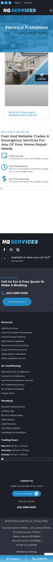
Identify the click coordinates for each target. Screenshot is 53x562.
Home (7, 33)
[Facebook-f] (4, 250)
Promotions (19, 33)
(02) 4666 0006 (26, 507)
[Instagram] (6, 2)
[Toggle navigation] (44, 10)
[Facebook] (2, 2)
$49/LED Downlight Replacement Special (23, 114)
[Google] (9, 2)
